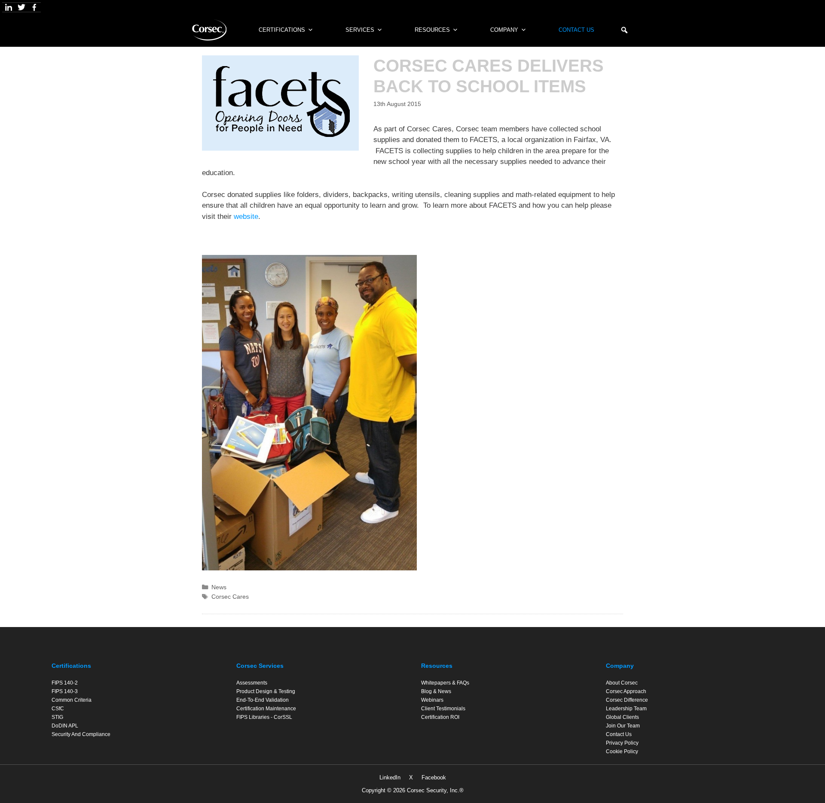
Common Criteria (72, 700)
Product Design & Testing (265, 691)
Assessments (251, 683)
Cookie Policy (622, 751)
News (218, 587)
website (246, 216)
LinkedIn (389, 777)
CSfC (58, 709)
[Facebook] (34, 7)
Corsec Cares (230, 596)
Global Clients (622, 717)
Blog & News (436, 691)
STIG (57, 717)
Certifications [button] (282, 30)
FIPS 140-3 (65, 691)
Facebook (434, 777)
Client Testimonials (443, 709)
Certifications (71, 665)
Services (359, 30)
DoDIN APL (65, 726)
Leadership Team (626, 709)
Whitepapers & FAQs (445, 683)
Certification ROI (440, 717)
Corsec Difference (627, 700)
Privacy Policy (622, 743)
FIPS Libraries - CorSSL (264, 717)
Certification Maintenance (266, 709)
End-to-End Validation (262, 700)
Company (504, 30)
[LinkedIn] (8, 7)
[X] (21, 7)
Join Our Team (623, 726)
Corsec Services (260, 665)
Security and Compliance (81, 734)
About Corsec (622, 683)
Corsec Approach (626, 691)
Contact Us (576, 30)
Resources (432, 30)
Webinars (432, 700)
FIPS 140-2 (65, 683)
